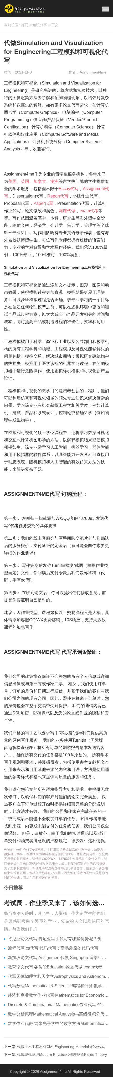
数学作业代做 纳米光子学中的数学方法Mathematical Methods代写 (58, 1023)
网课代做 (67, 210)
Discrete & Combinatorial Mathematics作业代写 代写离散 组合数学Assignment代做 (58, 1004)
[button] (105, 9)
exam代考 (89, 210)
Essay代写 (69, 189)
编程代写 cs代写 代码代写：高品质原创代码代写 (53, 948)
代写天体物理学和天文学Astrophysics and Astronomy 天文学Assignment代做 (58, 976)
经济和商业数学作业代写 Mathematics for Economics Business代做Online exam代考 (58, 995)
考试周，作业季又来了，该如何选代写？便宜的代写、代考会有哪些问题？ (56, 902)
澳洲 (54, 181)
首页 (24, 25)
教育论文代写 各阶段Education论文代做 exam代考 (55, 967)
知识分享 (39, 25)
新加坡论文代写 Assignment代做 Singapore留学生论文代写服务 (58, 957)
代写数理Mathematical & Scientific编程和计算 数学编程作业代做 (58, 986)
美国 (12, 181)
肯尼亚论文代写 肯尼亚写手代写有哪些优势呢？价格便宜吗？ (58, 939)
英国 (25, 181)
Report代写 (57, 196)
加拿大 (39, 181)
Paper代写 (43, 203)
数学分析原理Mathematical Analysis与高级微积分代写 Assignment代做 (58, 1014)
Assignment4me (53, 1071)
